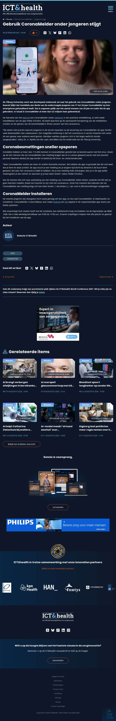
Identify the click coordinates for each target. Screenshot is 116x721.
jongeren (59, 117)
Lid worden (58, 507)
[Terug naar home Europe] (22, 9)
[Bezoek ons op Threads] (47, 630)
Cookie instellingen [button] (58, 706)
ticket (42, 292)
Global (58, 702)
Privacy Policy (58, 689)
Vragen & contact (58, 676)
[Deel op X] (50, 32)
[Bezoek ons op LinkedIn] (63, 630)
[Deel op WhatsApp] (69, 32)
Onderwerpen (58, 685)
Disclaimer (58, 693)
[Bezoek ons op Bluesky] (52, 630)
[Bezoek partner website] (20, 587)
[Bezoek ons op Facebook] (58, 630)
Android (57, 202)
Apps (13, 253)
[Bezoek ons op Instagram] (68, 630)
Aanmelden (58, 660)
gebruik (26, 117)
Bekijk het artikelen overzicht (21, 444)
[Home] (3, 19)
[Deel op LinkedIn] (64, 32)
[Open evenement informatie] (109, 714)
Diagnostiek (12, 259)
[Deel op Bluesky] (54, 32)
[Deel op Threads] (45, 32)
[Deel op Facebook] (59, 32)
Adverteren (58, 681)
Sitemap (58, 698)
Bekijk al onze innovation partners (58, 568)
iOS (66, 202)
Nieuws (9, 19)
